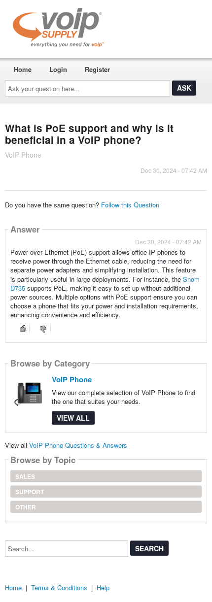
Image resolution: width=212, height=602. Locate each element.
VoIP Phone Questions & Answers (78, 445)
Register (97, 69)
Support (29, 491)
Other (25, 506)
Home (23, 69)
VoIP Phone (72, 379)
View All (73, 418)
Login (58, 69)
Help (103, 587)
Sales (25, 476)
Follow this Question (130, 204)
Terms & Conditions (59, 587)
